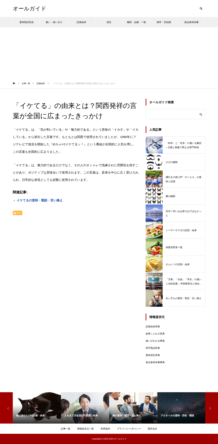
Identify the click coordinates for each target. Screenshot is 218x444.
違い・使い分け (54, 22)
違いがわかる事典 (155, 340)
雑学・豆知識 (164, 22)
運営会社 (152, 428)
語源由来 (81, 22)
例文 (109, 22)
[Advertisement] (109, 53)
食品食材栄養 (191, 22)
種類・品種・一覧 (136, 22)
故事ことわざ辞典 (155, 333)
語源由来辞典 (153, 326)
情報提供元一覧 (85, 428)
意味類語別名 (26, 22)
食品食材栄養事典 (155, 362)
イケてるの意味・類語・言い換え (40, 200)
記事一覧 (65, 428)
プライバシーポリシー (129, 428)
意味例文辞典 (153, 355)
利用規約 (105, 428)
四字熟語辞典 (153, 348)
